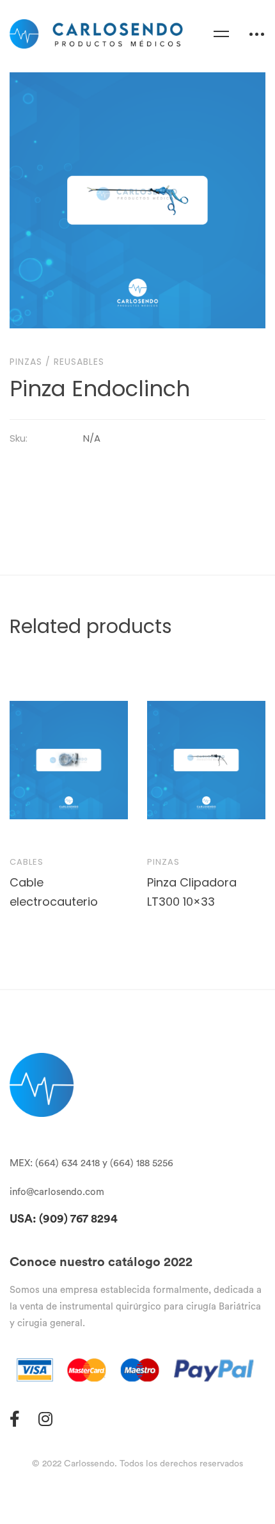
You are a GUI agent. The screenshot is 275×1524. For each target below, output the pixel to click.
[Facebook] (15, 1419)
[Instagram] (45, 1419)
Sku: (19, 438)
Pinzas (26, 361)
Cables (26, 862)
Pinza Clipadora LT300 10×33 (192, 891)
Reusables (79, 361)
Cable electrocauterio (54, 891)
